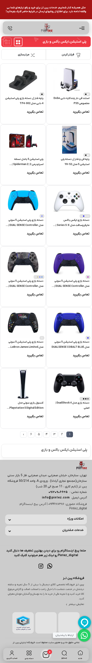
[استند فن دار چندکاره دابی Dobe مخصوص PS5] (69, 79)
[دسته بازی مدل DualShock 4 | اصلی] (69, 383)
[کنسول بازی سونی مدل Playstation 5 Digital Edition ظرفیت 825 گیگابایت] (23, 383)
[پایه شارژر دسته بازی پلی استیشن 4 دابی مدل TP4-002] (23, 79)
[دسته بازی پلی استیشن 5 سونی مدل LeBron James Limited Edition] (23, 322)
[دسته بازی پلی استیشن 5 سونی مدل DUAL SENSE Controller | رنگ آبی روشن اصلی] (23, 201)
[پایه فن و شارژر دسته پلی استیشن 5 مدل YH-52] (69, 140)
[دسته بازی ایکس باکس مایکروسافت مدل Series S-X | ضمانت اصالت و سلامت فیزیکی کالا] (69, 201)
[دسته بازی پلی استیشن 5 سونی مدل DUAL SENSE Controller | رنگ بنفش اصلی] (69, 261)
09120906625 (58, 492)
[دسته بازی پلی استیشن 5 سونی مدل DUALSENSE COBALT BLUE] (69, 322)
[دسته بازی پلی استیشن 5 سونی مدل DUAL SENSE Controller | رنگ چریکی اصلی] (23, 261)
